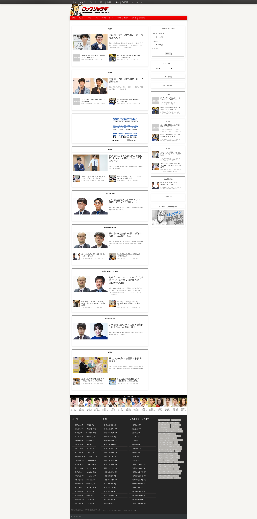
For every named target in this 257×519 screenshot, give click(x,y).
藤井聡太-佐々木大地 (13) (111, 456)
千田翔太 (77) (90, 440)
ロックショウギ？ (137, 2)
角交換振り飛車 (171, 471)
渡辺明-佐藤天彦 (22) (110, 487)
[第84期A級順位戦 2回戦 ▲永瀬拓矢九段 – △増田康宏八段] (112, 259)
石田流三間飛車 (163, 466)
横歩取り (178, 451)
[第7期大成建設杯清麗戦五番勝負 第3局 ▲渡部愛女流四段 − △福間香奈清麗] (76, 384)
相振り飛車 (167, 460)
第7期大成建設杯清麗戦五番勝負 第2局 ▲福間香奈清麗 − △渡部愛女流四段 (128, 380)
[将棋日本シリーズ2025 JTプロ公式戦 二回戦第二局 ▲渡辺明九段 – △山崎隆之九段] (90, 292)
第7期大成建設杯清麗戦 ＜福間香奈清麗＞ (125, 359)
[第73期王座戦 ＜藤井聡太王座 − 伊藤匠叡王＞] (90, 93)
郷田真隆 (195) (79, 487)
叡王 (113, 408)
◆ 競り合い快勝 (176, 424)
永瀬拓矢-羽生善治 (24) (110, 480)
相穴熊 (181, 462)
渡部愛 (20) (135, 456)
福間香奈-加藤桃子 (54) (139, 476)
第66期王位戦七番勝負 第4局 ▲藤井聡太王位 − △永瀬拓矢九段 (93, 56)
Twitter (125, 2)
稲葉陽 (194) (90, 448)
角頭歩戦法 (162, 473)
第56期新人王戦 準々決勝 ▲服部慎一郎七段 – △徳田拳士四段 (126, 326)
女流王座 (159, 408)
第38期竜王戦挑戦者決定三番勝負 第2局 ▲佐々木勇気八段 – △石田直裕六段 (125, 158)
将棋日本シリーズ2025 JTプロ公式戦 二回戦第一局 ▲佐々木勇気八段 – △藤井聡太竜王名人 (93, 303)
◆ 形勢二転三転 (174, 422)
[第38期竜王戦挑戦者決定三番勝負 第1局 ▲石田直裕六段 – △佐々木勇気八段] (76, 182)
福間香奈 (144, 410)
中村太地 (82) (79, 440)
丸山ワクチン (171, 440)
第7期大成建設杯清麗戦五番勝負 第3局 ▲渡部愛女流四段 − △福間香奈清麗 (92, 380)
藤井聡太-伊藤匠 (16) (110, 425)
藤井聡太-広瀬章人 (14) (110, 448)
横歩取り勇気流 (163, 453)
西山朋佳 (136, 410)
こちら (134, 510)
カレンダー (83, 2)
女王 (152, 408)
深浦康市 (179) (90, 484)
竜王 (73, 408)
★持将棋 (180, 431)
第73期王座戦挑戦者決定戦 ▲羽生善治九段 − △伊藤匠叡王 (129, 100)
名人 (81, 408)
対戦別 (117, 2)
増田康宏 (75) (79, 437)
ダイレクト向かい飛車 (164, 435)
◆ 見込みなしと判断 (164, 427)
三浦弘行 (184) (79, 472)
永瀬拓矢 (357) (79, 429)
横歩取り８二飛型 (174, 455)
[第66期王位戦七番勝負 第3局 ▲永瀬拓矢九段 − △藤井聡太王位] (112, 61)
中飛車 (174, 438)
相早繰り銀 (162, 462)
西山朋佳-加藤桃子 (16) (139, 491)
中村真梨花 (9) (136, 444)
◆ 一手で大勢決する (164, 420)
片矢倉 (161, 460)
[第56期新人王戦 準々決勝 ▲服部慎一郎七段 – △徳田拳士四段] (90, 339)
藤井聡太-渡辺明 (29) (110, 437)
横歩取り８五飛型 (163, 458)
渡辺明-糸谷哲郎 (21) (110, 503)
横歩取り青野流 (173, 453)
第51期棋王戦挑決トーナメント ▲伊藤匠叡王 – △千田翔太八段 (126, 201)
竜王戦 (73, 18)
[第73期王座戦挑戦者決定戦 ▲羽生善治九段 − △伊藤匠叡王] (112, 105)
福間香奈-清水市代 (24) (139, 468)
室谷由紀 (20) (136, 460)
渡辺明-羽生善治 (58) (110, 499)
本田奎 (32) (91, 503)
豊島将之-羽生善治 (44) (110, 468)
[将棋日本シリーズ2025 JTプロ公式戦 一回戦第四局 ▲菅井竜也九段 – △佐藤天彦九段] (112, 307)
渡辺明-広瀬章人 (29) (110, 491)
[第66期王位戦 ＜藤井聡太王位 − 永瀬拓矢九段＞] (90, 49)
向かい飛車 (162, 444)
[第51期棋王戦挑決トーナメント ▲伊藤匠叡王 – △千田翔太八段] (90, 214)
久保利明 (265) (79, 491)
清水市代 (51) (136, 433)
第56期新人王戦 (110, 318)
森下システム (162, 451)
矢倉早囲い (174, 464)
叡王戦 (111, 18)
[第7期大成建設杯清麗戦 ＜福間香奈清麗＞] (90, 373)
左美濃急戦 (172, 446)
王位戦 (89, 18)
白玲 (136, 408)
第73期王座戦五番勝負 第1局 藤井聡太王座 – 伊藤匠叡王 (93, 100)
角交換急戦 (162, 471)
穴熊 (170, 466)
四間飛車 (169, 444)
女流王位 (175, 408)
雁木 (169, 475)
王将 (120, 408)
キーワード (155, 48)
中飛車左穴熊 (162, 440)
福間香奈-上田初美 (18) (139, 472)
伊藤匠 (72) (90, 425)
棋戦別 (109, 2)
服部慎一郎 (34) (79, 464)
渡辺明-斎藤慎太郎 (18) (110, 495)
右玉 (175, 442)
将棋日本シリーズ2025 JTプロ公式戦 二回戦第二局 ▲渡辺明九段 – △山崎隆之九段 (126, 280)
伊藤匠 (113, 410)
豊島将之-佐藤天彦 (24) (110, 460)
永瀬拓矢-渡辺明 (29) (110, 476)
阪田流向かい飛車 (175, 473)
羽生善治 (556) (91, 468)
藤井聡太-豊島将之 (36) (110, 429)
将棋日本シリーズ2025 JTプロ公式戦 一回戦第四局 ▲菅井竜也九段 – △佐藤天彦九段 (129, 303)
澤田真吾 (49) (79, 452)
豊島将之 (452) (90, 437)
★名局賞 (173, 431)
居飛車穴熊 (176, 444)
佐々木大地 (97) (79, 503)
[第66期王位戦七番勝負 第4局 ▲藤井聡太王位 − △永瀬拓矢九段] (76, 61)
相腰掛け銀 (162, 464)
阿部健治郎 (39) (79, 499)
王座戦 (96, 18)
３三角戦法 (162, 477)
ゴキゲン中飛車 (171, 433)
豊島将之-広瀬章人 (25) (110, 464)
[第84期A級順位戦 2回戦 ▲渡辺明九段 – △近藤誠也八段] (90, 248)
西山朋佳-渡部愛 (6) (138, 499)
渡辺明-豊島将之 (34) (110, 484)
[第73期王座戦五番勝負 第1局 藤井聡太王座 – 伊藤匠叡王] (76, 105)
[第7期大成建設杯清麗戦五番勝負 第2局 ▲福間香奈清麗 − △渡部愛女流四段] (112, 384)
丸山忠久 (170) (92, 476)
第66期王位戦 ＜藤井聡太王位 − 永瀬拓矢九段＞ (126, 36)
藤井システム (169, 469)
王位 (89, 408)
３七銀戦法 (175, 475)
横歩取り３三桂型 (163, 455)
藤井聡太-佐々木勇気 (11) (111, 444)
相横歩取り (169, 462)
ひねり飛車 (162, 433)
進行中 (102, 2)
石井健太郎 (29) (79, 460)
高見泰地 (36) (92, 460)
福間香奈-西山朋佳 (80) (139, 464)
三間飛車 (168, 438)
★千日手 (161, 431)
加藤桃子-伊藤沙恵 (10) (139, 503)
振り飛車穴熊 (173, 449)
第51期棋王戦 (110, 193)
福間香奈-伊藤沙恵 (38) (139, 480)
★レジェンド (172, 429)
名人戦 (81, 18)
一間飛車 (161, 438)
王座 (97, 408)
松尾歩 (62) (89, 495)
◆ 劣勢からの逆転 (163, 422)
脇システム (176, 466)
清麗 (144, 408)
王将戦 (119, 18)
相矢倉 (176, 462)
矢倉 (168, 464)
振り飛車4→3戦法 (163, 449)
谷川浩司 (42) (79, 484)
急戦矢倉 (179, 446)
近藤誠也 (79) (79, 444)
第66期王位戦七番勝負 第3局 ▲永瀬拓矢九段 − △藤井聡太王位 (128, 56)
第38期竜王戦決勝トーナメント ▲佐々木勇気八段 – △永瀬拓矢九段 (129, 177)
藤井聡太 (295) (79, 425)
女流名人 (167, 408)
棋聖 (128, 408)
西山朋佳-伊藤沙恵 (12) (139, 495)
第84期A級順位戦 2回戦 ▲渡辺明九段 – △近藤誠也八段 (125, 234)
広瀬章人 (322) (90, 452)
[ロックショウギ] (90, 15)
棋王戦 (104, 18)
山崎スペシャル (163, 446)
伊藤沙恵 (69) (136, 452)
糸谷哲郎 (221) (90, 444)
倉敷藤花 (183, 408)
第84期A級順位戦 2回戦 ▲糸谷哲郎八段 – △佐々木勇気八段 (93, 255)
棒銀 (180, 449)
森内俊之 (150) (79, 468)
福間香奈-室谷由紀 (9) (138, 487)
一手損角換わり (176, 435)
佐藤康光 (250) (92, 456)
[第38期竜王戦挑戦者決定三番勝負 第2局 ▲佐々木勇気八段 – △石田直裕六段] (90, 170)
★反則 (167, 431)
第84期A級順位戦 (110, 227)
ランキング (93, 2)
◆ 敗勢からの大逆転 (164, 424)
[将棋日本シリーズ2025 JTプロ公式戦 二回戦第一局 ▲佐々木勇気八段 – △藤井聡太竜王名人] (76, 307)
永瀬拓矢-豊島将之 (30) (110, 472)
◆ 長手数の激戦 (163, 429)
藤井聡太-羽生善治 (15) (110, 452)
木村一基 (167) (90, 480)
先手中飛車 (179, 440)
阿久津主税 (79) (79, 476)
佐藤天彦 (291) (91, 429)
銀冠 (168, 473)
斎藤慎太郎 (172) (80, 456)
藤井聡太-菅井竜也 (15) (110, 440)
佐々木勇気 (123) (91, 433)
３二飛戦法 (169, 477)
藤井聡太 (73, 410)
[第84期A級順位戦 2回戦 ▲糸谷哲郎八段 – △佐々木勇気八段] (76, 259)
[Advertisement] (150, 10)
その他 (134, 18)
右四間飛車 (169, 442)
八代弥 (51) (91, 499)
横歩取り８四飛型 (174, 458)
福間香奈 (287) (136, 425)
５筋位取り (177, 477)
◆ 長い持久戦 (175, 427)
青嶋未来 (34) (92, 464)
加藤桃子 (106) (136, 448)
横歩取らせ (170, 451)
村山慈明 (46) (79, 495)
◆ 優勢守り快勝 (176, 420)
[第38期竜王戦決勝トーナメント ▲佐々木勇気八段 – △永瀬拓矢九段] (112, 182)
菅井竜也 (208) (79, 448)
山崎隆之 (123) (91, 472)
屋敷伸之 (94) (79, 480)
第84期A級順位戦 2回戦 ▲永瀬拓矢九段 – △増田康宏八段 (128, 255)
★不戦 (179, 429)
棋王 (105, 408)
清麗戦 (110, 352)
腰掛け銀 (161, 469)
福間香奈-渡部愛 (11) (138, 484)
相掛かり (174, 460)
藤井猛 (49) (90, 491)
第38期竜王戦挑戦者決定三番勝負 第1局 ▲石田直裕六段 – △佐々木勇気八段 (93, 177)
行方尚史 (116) (91, 487)
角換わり (179, 471)
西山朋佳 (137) (136, 429)
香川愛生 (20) (136, 440)
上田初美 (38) (136, 437)
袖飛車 (176, 469)
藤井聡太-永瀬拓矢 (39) (110, 433)
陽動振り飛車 (162, 475)
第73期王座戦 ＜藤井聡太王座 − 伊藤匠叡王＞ (126, 80)
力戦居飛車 (162, 442)
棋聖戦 (126, 18)
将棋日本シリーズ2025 (110, 271)
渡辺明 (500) (78, 433)
